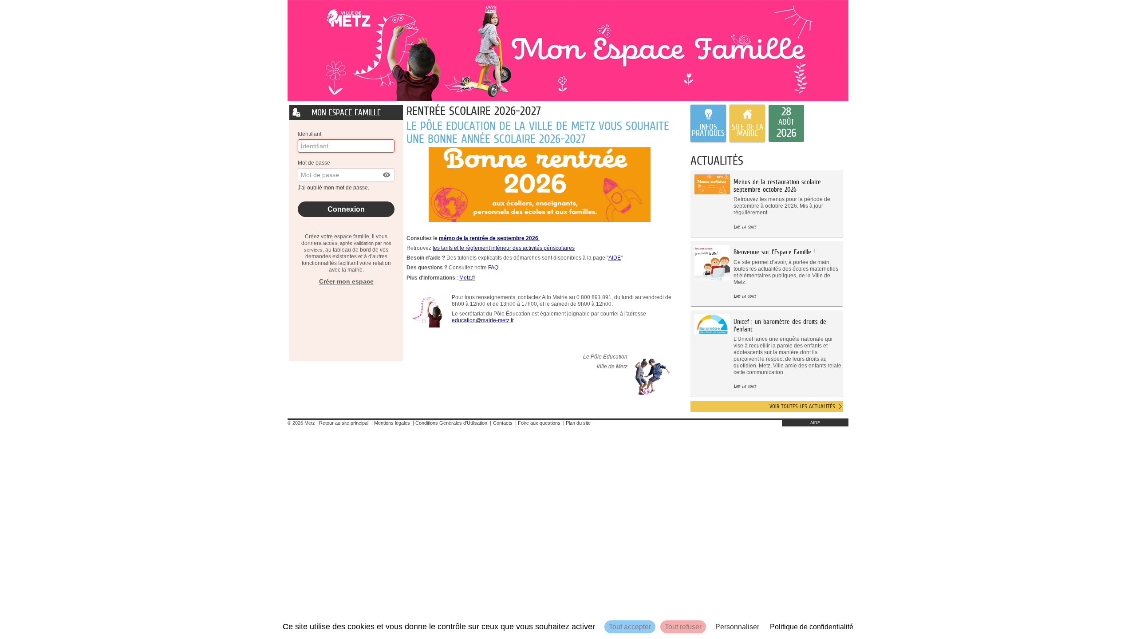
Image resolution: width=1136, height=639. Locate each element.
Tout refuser (683, 627)
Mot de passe (314, 163)
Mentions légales (392, 423)
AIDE (815, 423)
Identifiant (309, 134)
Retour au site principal (343, 423)
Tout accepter (630, 627)
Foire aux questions (539, 423)
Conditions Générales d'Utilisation (451, 423)
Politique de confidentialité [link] (811, 627)
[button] (387, 175)
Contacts (503, 423)
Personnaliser (737, 627)
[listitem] (786, 123)
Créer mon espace (346, 281)
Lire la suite (745, 226)
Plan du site (578, 423)
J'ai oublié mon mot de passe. (334, 188)
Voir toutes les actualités (802, 406)
